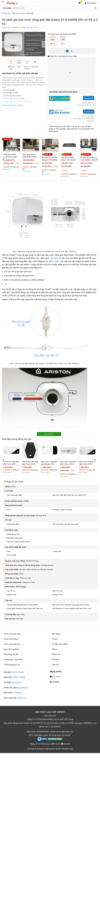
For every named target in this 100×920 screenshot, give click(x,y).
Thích (4, 27)
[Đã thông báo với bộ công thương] (42, 739)
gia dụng (54, 258)
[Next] (43, 44)
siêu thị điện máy (56, 261)
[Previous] (4, 44)
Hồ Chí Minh (58, 49)
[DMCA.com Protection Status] (55, 739)
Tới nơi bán (88, 98)
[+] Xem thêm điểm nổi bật (12, 105)
